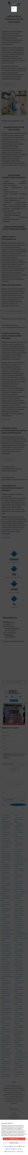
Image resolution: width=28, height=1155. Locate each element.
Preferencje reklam (18, 1148)
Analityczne (10, 1148)
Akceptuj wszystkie (14, 1138)
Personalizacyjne (15, 1146)
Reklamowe (23, 1146)
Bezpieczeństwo (20, 1151)
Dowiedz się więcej (14, 1142)
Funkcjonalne (7, 1146)
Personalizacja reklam (10, 1151)
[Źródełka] (14, 9)
